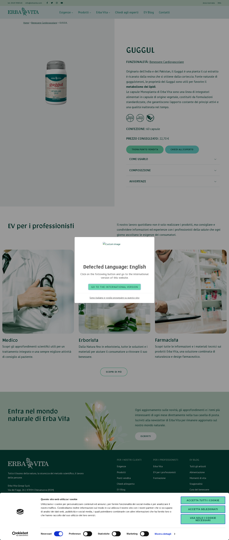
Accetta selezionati (203, 509)
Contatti (164, 12)
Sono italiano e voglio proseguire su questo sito (114, 297)
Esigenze (65, 12)
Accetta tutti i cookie (203, 500)
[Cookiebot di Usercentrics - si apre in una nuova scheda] (20, 534)
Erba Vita (102, 12)
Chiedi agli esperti (126, 12)
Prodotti (84, 12)
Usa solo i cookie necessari (203, 519)
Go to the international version (114, 286)
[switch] (87, 533)
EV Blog (149, 12)
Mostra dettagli (163, 534)
